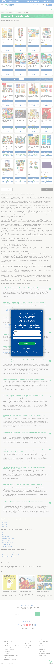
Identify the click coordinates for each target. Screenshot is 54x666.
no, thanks (27, 348)
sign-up (27, 343)
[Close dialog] (42, 311)
